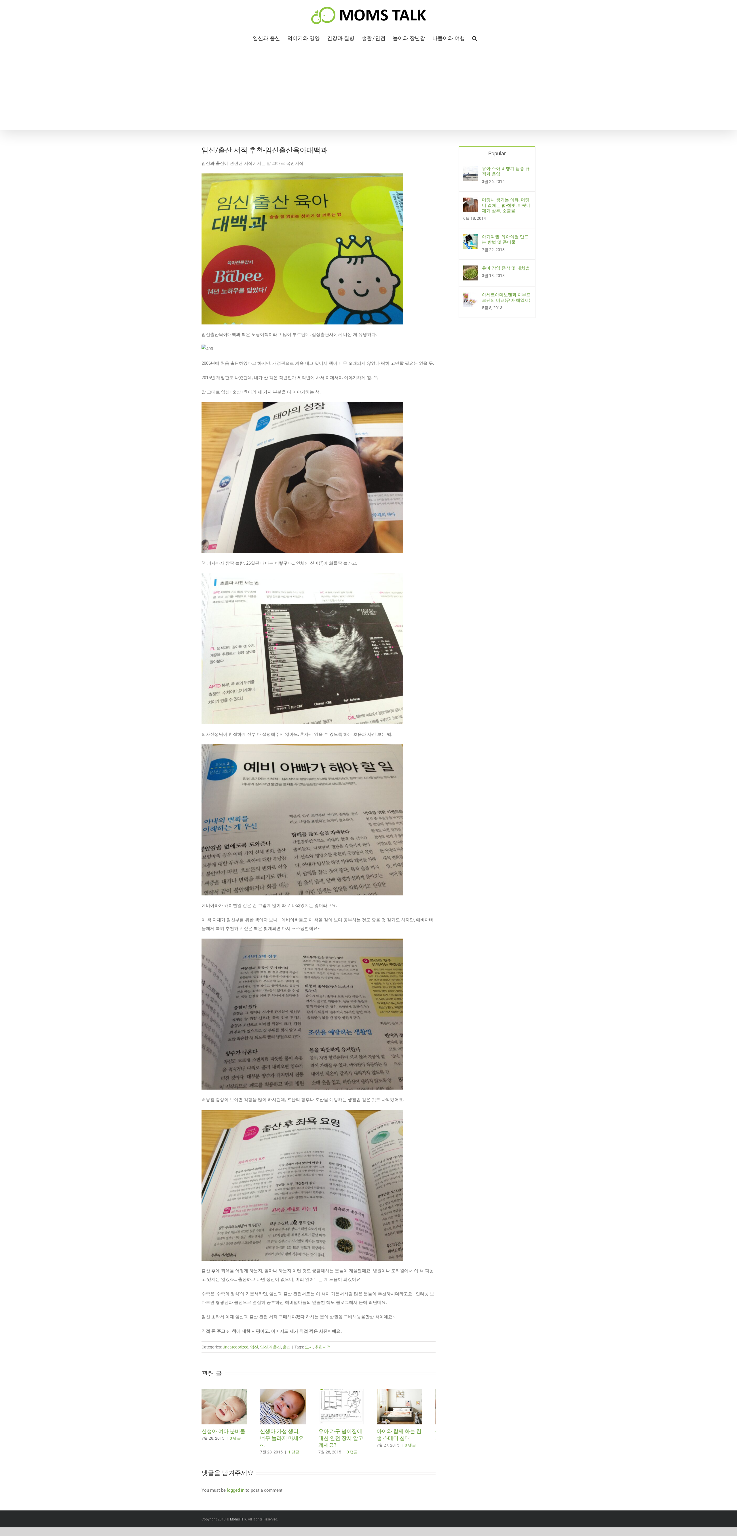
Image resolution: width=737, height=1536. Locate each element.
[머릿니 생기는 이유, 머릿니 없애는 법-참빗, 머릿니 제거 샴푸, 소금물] (470, 201)
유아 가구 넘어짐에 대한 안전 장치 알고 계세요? (347, 1441)
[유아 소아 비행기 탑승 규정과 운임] (470, 170)
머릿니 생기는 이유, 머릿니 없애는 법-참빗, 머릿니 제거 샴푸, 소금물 (506, 205)
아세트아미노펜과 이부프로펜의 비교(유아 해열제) (506, 297)
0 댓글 (235, 1440)
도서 (309, 1347)
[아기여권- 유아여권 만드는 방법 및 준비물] (470, 238)
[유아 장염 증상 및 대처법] (470, 269)
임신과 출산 (270, 1347)
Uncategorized (235, 1347)
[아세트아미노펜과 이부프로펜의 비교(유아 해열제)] (470, 296)
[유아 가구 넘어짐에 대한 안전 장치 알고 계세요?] (349, 1391)
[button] (474, 37)
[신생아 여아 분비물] (226, 1391)
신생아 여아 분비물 (223, 1434)
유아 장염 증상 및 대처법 (506, 268)
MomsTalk (238, 1522)
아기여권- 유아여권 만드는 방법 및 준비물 (505, 239)
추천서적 (323, 1347)
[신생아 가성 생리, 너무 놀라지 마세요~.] (287, 1391)
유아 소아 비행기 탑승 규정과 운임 (506, 171)
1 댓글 (297, 1447)
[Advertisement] (368, 86)
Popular (497, 153)
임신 (254, 1347)
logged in (235, 1492)
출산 (287, 1347)
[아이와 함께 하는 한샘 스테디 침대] (411, 1391)
